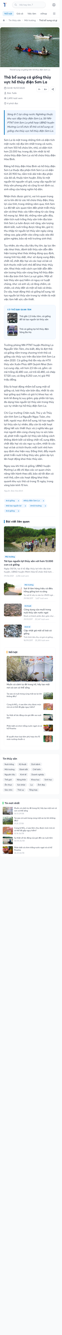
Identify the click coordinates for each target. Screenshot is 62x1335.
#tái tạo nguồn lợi (13, 505)
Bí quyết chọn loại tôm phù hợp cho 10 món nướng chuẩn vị (23, 737)
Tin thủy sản (15, 20)
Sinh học (48, 779)
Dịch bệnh (35, 764)
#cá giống (10, 511)
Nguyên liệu (10, 774)
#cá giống (10, 500)
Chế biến (37, 769)
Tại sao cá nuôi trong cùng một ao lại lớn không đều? (24, 695)
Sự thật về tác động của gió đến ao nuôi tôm (24, 716)
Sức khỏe (21, 785)
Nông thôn (21, 779)
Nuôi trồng (9, 764)
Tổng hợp (33, 790)
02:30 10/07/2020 (16, 88)
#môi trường (35, 505)
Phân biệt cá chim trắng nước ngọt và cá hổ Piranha (24, 727)
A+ (45, 89)
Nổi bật (8, 13)
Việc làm (32, 13)
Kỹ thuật (22, 764)
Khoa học (35, 779)
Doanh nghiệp (37, 774)
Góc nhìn (8, 790)
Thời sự (20, 790)
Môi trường (30, 20)
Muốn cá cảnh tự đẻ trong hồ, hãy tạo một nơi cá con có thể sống (35, 809)
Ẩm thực (8, 785)
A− (39, 89)
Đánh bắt (24, 769)
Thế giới (8, 779)
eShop (44, 13)
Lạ (31, 785)
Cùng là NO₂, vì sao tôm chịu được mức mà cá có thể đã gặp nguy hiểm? (24, 705)
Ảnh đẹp (41, 785)
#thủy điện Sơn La (32, 500)
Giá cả (20, 13)
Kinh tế (23, 774)
